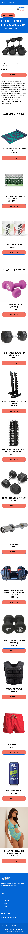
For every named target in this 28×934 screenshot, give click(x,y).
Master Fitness (14, 544)
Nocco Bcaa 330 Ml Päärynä (14, 791)
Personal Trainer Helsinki (11, 897)
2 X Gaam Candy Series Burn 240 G (14, 245)
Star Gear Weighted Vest (14, 689)
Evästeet (20, 929)
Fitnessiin (6, 29)
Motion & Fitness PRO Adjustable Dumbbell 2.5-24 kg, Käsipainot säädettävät (14, 592)
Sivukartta (20, 931)
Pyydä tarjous (8, 15)
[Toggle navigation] (3, 8)
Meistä (6, 903)
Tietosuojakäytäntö (10, 931)
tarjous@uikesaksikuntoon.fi (8, 2)
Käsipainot (13, 29)
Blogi (5, 907)
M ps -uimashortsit (14, 745)
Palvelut (6, 900)
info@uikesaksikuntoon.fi (10, 917)
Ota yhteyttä (13, 929)
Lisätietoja (14, 75)
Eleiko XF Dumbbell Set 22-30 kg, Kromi (14, 498)
